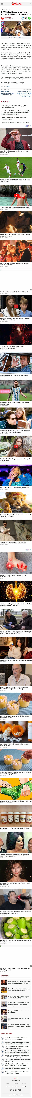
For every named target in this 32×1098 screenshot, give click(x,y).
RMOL (8, 86)
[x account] (16, 1090)
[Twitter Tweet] (26, 18)
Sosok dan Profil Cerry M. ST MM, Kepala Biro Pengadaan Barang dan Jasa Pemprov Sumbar (17, 1051)
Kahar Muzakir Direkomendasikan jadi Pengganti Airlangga (7, 93)
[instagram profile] (19, 1090)
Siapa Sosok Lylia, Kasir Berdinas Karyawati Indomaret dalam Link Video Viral (17, 1043)
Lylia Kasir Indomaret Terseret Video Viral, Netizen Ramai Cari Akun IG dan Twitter (16, 1064)
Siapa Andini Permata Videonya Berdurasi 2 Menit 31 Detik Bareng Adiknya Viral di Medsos (17, 1056)
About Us (16, 1083)
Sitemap (24, 1086)
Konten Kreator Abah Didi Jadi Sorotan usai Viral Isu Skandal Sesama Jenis (17, 1038)
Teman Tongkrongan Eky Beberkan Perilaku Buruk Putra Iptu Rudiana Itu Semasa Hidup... (24, 94)
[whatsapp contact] (21, 1090)
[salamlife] (11, 1090)
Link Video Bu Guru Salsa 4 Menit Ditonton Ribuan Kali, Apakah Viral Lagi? (16, 1047)
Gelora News (20, 1094)
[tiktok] (13, 1090)
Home (8, 1083)
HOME (2, 9)
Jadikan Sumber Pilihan (16, 38)
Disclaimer (8, 1086)
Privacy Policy (16, 1086)
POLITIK (8, 9)
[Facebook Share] (23, 18)
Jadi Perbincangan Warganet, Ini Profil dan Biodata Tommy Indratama (16, 1072)
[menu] (1, 4)
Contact (24, 1083)
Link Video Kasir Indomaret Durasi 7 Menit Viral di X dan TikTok (18, 1060)
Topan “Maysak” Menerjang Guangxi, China (17, 1068)
